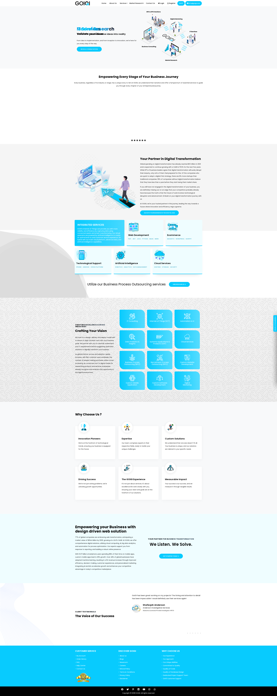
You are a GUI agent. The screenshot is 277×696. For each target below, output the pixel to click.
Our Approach (168, 659)
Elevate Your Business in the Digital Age (159, 213)
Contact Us (150, 3)
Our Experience (169, 656)
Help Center (80, 665)
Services (123, 3)
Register (172, 3)
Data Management (140, 267)
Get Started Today (170, 556)
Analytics (128, 267)
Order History (81, 659)
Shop (181, 3)
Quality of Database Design (173, 672)
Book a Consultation (89, 49)
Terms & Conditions (127, 672)
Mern (157, 239)
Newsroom (124, 662)
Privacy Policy (125, 675)
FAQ (78, 662)
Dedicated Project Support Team (175, 675)
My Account (81, 656)
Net (133, 239)
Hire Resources (178, 284)
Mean (151, 239)
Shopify (189, 239)
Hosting (157, 267)
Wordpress (180, 239)
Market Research (136, 3)
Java (139, 239)
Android (86, 267)
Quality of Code (169, 669)
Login (162, 3)
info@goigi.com (194, 3)
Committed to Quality (171, 665)
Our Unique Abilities (170, 662)
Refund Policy (125, 669)
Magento (170, 239)
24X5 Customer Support (172, 678)
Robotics (118, 267)
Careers (123, 665)
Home (104, 3)
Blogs (122, 659)
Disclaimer (124, 678)
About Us (113, 3)
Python (145, 239)
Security (173, 267)
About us (123, 656)
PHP (129, 239)
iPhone (78, 267)
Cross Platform (97, 267)
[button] (132, 140)
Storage (165, 267)
